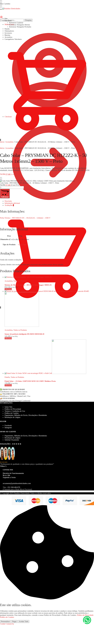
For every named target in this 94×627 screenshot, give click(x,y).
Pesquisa (28, 20)
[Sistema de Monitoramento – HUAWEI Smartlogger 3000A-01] (49, 277)
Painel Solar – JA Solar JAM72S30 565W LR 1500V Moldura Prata (30, 381)
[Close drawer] (1, 6)
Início (2, 142)
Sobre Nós (8, 407)
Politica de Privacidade (85, 615)
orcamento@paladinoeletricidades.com (17, 483)
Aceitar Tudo (23, 621)
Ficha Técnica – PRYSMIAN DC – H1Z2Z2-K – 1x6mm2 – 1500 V (25, 218)
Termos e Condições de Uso (15, 411)
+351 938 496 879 (13, 487)
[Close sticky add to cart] (1, 178)
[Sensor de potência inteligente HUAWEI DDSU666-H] (49, 308)
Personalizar (5, 621)
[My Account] (1, 18)
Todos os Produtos (20, 281)
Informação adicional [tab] (12, 203)
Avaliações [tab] (9, 205)
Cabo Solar (22, 245)
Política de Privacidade (13, 409)
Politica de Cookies (7, 617)
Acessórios (9, 142)
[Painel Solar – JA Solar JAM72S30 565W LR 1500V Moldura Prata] (49, 356)
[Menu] (1, 9)
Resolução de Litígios (12, 417)
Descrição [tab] (8, 201)
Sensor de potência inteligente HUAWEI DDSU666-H (24, 334)
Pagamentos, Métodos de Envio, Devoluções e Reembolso (26, 415)
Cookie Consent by (7, 624)
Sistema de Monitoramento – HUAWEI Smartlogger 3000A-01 (28, 285)
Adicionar (5, 197)
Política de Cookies (12, 413)
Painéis (7, 377)
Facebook (8, 425)
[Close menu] (1, 1)
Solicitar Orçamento (12, 440)
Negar (14, 621)
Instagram (8, 427)
